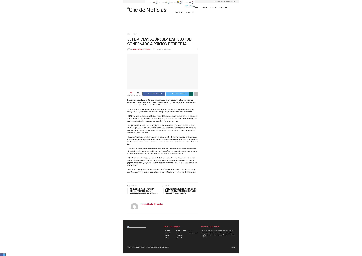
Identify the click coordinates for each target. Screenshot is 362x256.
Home (128, 34)
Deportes (223, 7)
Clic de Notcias (135, 247)
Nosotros (189, 12)
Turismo (190, 230)
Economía (167, 235)
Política (178, 233)
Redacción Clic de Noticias (141, 49)
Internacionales (181, 230)
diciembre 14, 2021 (158, 49)
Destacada (167, 233)
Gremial (166, 237)
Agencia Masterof (164, 247)
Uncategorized (192, 233)
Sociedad (213, 7)
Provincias (179, 12)
